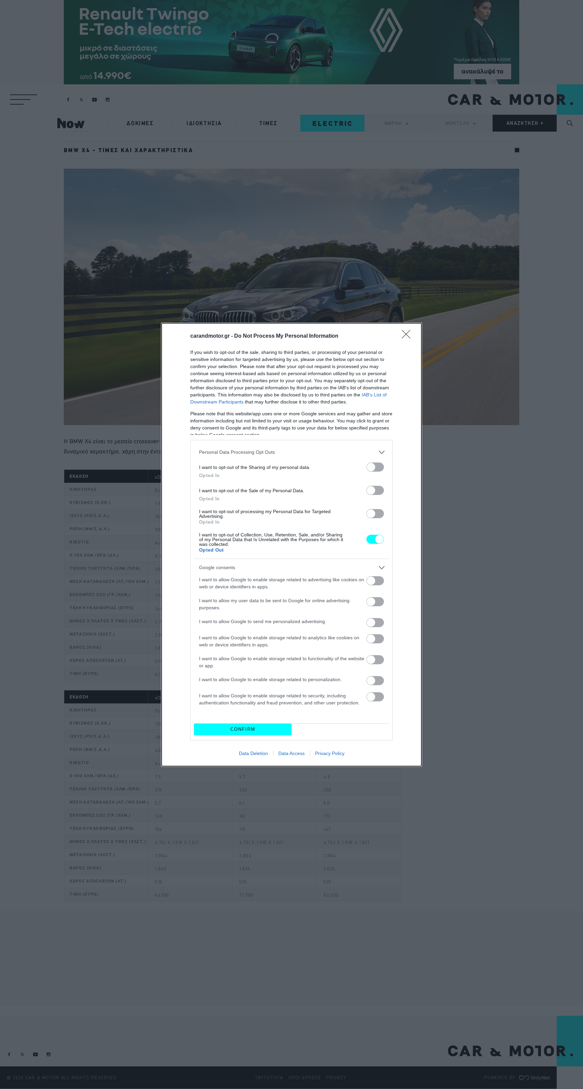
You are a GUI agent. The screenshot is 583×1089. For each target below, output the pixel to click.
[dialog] (291, 544)
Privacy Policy (329, 753)
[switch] (375, 467)
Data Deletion (253, 753)
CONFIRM (242, 729)
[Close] (408, 336)
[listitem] (291, 452)
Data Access (291, 753)
